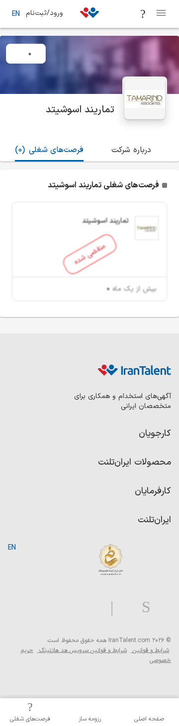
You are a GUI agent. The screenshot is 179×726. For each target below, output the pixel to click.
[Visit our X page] (123, 607)
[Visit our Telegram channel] (107, 607)
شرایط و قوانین (150, 650)
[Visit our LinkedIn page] (161, 607)
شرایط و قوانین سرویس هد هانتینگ (82, 650)
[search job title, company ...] (143, 14)
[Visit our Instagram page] (142, 607)
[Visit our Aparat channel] (92, 607)
